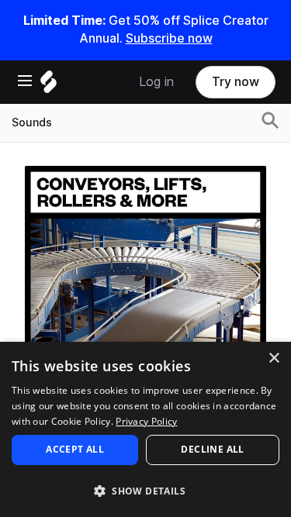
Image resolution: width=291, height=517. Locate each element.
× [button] (273, 358)
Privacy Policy (146, 421)
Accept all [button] (75, 449)
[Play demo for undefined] (145, 286)
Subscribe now (169, 38)
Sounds (32, 122)
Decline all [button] (212, 449)
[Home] (48, 85)
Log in (156, 81)
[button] (145, 490)
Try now (235, 81)
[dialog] (145, 429)
